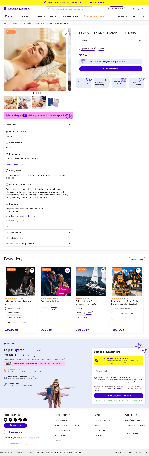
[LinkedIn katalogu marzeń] (10, 420)
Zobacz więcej (137, 259)
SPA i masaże (26, 23)
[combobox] (109, 40)
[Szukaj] (49, 9)
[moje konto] (138, 9)
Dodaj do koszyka (110, 69)
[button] (9, 308)
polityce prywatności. (116, 388)
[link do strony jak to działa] (133, 9)
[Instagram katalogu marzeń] (5, 420)
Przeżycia (13, 23)
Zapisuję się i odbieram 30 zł (118, 395)
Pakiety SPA (39, 23)
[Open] (140, 40)
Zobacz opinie (15, 443)
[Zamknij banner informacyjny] (144, 2)
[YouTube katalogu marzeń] (25, 420)
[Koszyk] (143, 9)
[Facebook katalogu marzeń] (15, 420)
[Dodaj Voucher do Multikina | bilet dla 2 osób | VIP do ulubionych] (67, 270)
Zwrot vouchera (15, 432)
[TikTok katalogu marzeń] (20, 420)
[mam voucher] (112, 8)
